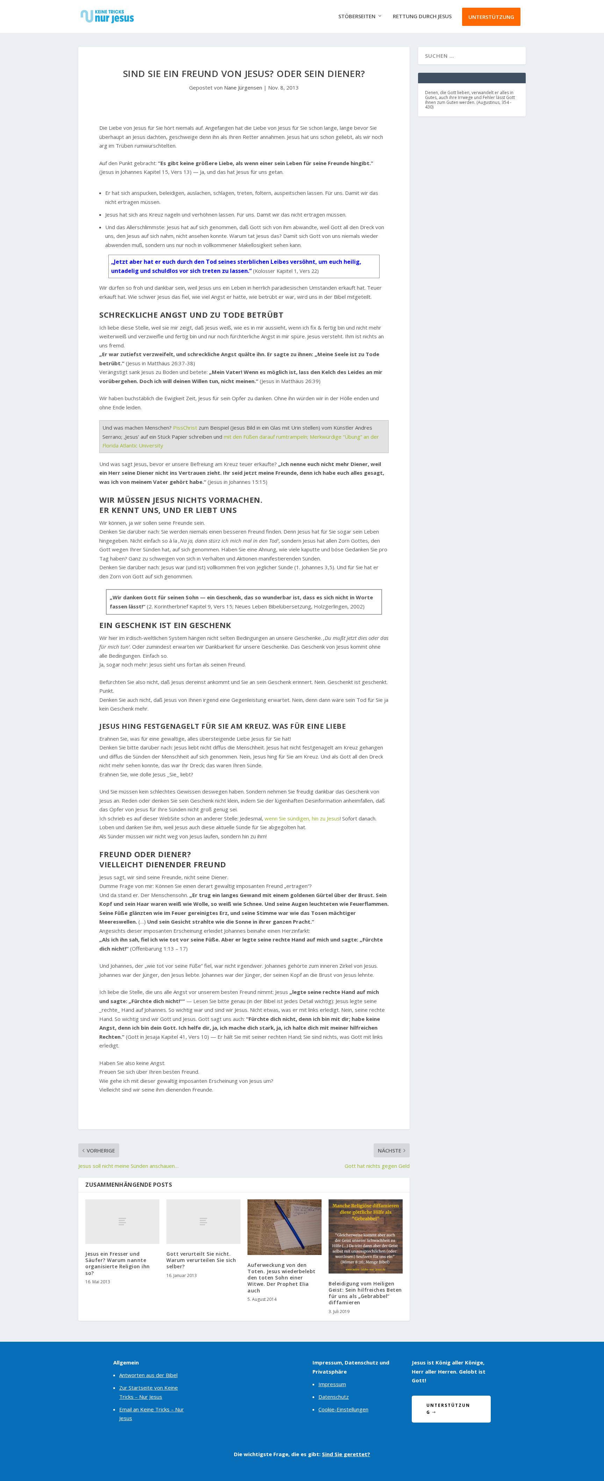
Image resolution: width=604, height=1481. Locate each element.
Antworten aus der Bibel (148, 1374)
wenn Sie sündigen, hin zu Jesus (302, 818)
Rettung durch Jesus (422, 16)
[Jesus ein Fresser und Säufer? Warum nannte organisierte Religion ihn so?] (122, 1221)
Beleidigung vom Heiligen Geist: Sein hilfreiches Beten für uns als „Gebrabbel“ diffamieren (365, 1293)
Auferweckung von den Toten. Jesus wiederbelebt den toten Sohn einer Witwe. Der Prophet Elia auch (281, 1278)
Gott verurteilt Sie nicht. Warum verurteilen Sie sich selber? (201, 1260)
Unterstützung (491, 16)
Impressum (332, 1384)
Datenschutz (333, 1396)
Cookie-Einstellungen (343, 1409)
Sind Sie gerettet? (346, 1454)
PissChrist (185, 427)
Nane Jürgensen (243, 87)
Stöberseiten (356, 16)
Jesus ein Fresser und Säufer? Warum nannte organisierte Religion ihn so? (117, 1263)
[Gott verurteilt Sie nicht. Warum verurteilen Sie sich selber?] (203, 1221)
